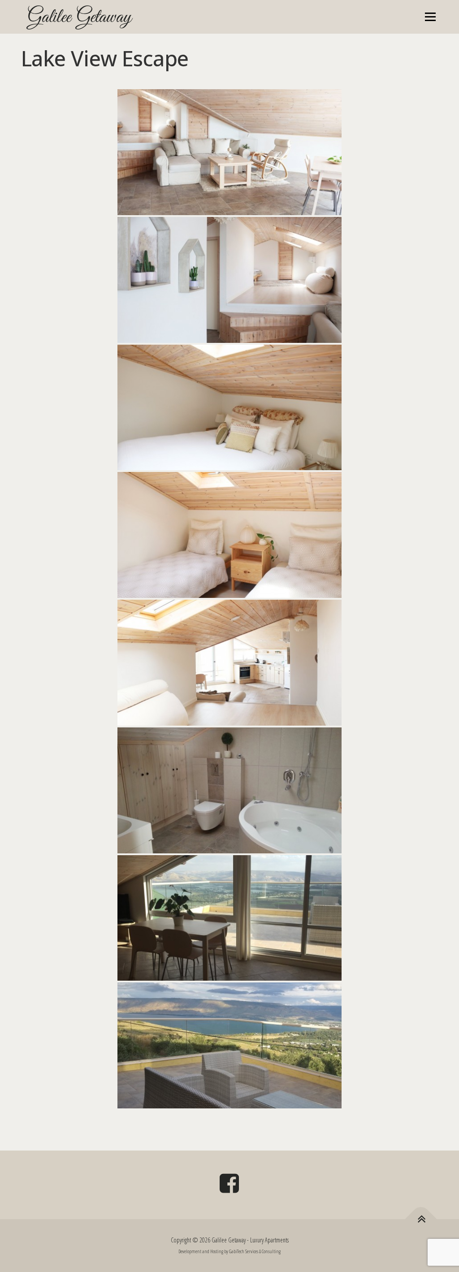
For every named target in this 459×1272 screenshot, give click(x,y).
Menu (429, 16)
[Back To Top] (421, 1219)
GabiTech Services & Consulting (255, 1251)
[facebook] (229, 1186)
